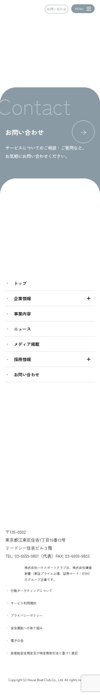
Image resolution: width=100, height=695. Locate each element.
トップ (20, 283)
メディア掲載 (26, 344)
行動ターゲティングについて (31, 590)
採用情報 (22, 359)
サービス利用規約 (23, 603)
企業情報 (22, 298)
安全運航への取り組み (27, 628)
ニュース (22, 329)
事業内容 (22, 313)
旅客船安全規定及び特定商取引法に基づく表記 (44, 653)
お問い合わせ (56, 9)
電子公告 (17, 640)
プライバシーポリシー (27, 615)
